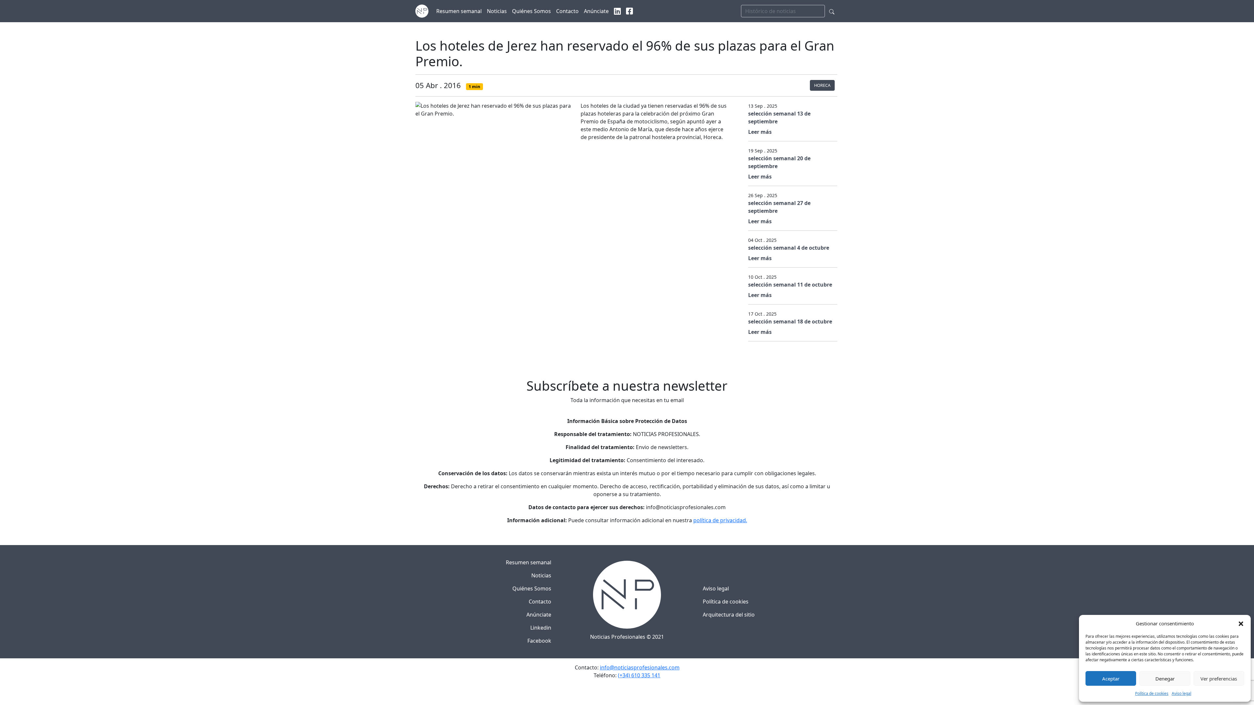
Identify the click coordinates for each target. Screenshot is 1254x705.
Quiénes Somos (531, 588)
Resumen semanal (528, 562)
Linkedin (540, 627)
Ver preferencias (1218, 678)
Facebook (539, 640)
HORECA (822, 85)
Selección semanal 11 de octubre (790, 284)
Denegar (1165, 678)
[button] (1241, 623)
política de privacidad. (720, 520)
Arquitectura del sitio (729, 614)
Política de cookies (1151, 693)
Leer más (760, 131)
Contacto (540, 601)
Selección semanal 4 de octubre (788, 247)
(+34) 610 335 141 (639, 675)
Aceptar (1110, 678)
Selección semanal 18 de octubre (790, 321)
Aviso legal (1181, 693)
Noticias (541, 575)
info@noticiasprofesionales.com (640, 667)
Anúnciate (538, 614)
